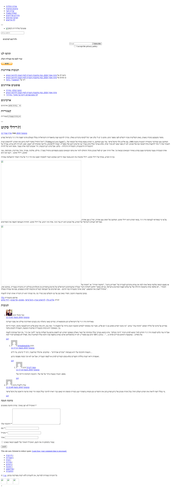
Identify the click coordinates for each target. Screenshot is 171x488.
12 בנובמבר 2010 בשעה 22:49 (17, 387)
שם (3, 428)
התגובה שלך (6, 424)
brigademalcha (24, 346)
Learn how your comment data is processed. (49, 451)
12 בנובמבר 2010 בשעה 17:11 (22, 348)
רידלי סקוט (5, 300)
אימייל (4, 433)
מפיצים (21, 300)
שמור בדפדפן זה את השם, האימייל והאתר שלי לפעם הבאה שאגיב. (29, 442)
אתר (3, 437)
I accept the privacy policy (86, 46)
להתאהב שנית (39, 300)
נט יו (4, 475)
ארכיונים (4, 105)
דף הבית (9, 455)
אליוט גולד (50, 300)
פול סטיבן (14, 300)
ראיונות (9, 467)
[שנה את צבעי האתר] (2, 121)
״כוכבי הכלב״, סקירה (14, 90)
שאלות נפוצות (11, 13)
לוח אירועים (10, 20)
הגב (7, 339)
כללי (2, 298)
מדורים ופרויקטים (13, 15)
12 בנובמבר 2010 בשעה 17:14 (27, 370)
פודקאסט (10, 469)
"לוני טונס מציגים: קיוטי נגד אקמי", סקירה (22, 95)
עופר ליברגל (31, 367)
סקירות (9, 462)
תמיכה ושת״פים (12, 18)
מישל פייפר (29, 300)
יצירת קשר (10, 11)
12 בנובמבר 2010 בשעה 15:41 (17, 317)
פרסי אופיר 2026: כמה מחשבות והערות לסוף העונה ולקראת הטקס (31, 75)
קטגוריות (4, 116)
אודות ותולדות (11, 6)
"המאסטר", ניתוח (13, 80)
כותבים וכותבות (12, 9)
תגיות (8, 460)
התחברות (9, 471)
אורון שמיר (8, 133)
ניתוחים (9, 464)
